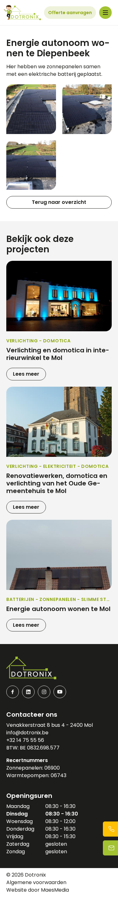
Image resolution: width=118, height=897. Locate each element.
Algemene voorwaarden (36, 882)
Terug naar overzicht (59, 202)
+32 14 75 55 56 (25, 740)
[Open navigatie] (105, 12)
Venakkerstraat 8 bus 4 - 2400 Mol (49, 725)
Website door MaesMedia (37, 890)
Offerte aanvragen (70, 12)
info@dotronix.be (27, 732)
